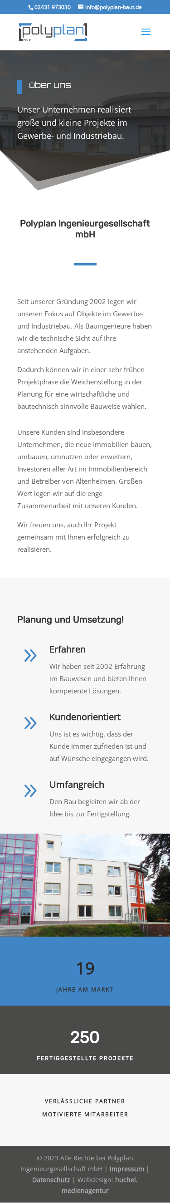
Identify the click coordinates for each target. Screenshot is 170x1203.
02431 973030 (52, 7)
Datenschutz (51, 1179)
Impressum (127, 1168)
